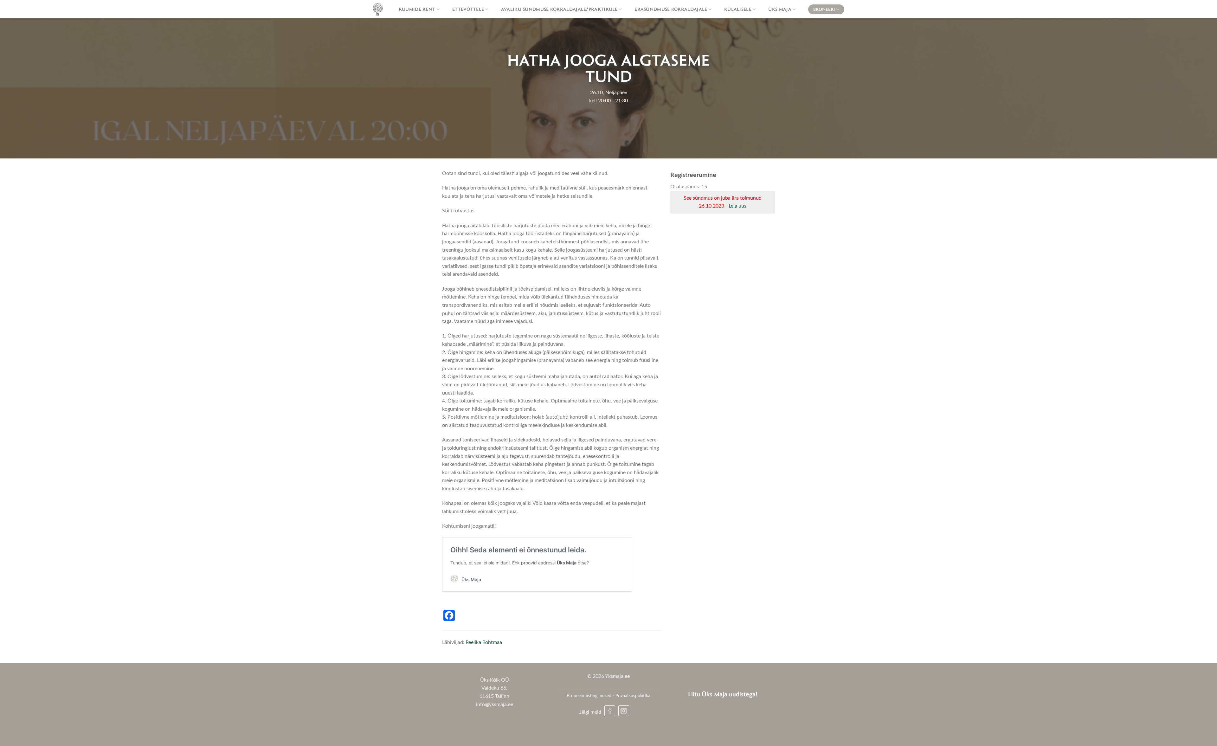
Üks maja (779, 9)
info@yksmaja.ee (494, 704)
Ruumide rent (417, 9)
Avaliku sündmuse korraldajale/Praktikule (559, 9)
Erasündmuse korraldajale (670, 9)
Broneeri (824, 9)
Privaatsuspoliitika (632, 695)
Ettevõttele (468, 9)
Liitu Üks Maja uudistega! (722, 694)
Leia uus (737, 206)
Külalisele (737, 9)
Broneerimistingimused (589, 695)
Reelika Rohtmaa (484, 642)
